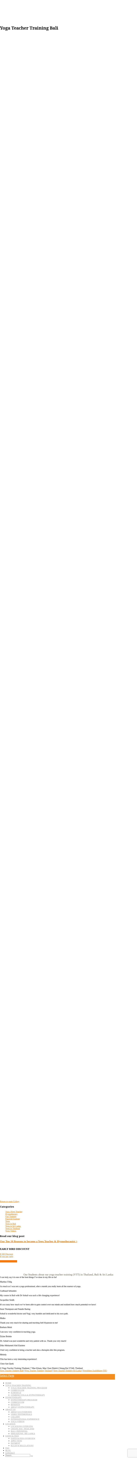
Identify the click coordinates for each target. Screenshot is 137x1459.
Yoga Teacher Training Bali (11, 1370)
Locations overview (22, 1426)
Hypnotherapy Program (24, 1400)
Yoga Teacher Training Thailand (38, 1370)
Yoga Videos (10, 1231)
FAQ (7, 1448)
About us (10, 1409)
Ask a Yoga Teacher (13, 1212)
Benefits (15, 1405)
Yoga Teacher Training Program (29, 1388)
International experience (25, 1419)
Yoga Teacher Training (18, 1385)
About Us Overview (21, 1412)
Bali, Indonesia (19, 1431)
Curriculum (17, 1390)
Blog (8, 1450)
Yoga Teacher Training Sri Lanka (67, 1370)
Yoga (7, 1221)
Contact (10, 1453)
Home (8, 1383)
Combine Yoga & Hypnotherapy (28, 1395)
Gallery (15, 1417)
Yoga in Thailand (12, 1228)
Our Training (10, 1216)
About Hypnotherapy (22, 1407)
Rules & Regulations (22, 1446)
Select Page (7, 1375)
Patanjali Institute (12, 1219)
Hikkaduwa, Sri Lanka (23, 1434)
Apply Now (16, 1441)
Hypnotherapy (11, 1214)
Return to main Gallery (9, 1201)
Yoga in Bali (10, 1224)
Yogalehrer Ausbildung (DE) (95, 1370)
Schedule (16, 1393)
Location (10, 1424)
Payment (15, 1443)
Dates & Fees (12, 1436)
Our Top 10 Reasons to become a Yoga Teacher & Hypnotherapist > (38, 1241)
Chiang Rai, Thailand (22, 1429)
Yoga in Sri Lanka (13, 1226)
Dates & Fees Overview (23, 1438)
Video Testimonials (21, 1414)
